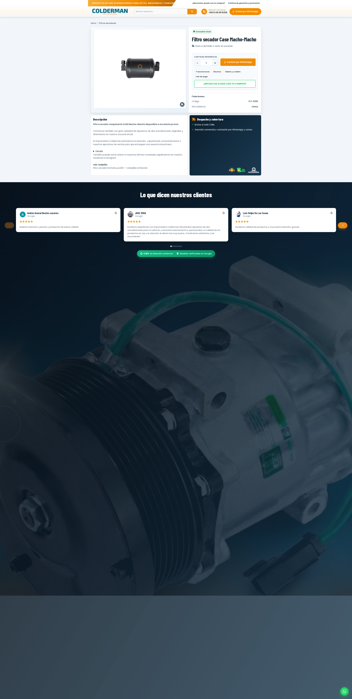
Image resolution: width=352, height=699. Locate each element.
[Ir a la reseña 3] (175, 246)
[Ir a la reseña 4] (177, 246)
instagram (110, 157)
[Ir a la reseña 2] (173, 246)
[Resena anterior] (9, 225)
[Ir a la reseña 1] (171, 246)
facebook (98, 157)
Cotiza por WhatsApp (247, 11)
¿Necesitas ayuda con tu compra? (225, 83)
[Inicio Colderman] (110, 11)
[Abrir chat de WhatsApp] (344, 691)
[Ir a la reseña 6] (181, 246)
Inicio (93, 23)
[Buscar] (192, 11)
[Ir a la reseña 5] (179, 246)
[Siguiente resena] (342, 225)
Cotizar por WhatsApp (239, 62)
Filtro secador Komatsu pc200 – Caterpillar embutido (120, 167)
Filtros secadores (107, 23)
